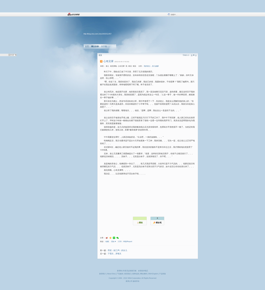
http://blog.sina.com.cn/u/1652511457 (98, 34)
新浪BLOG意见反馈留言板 (127, 271)
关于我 (104, 46)
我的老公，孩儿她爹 (151, 66)
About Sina (111, 274)
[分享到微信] (117, 238)
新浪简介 (102, 274)
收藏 (107, 241)
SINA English (153, 274)
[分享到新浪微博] (107, 238)
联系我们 (127, 274)
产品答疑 (162, 274)
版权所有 (136, 281)
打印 (120, 241)
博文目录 (95, 46)
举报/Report (127, 241)
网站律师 (143, 274)
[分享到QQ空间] (110, 238)
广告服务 (120, 274)
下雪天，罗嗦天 (114, 254)
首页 (87, 46)
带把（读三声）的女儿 (117, 250)
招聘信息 (135, 274)
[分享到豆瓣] (114, 238)
